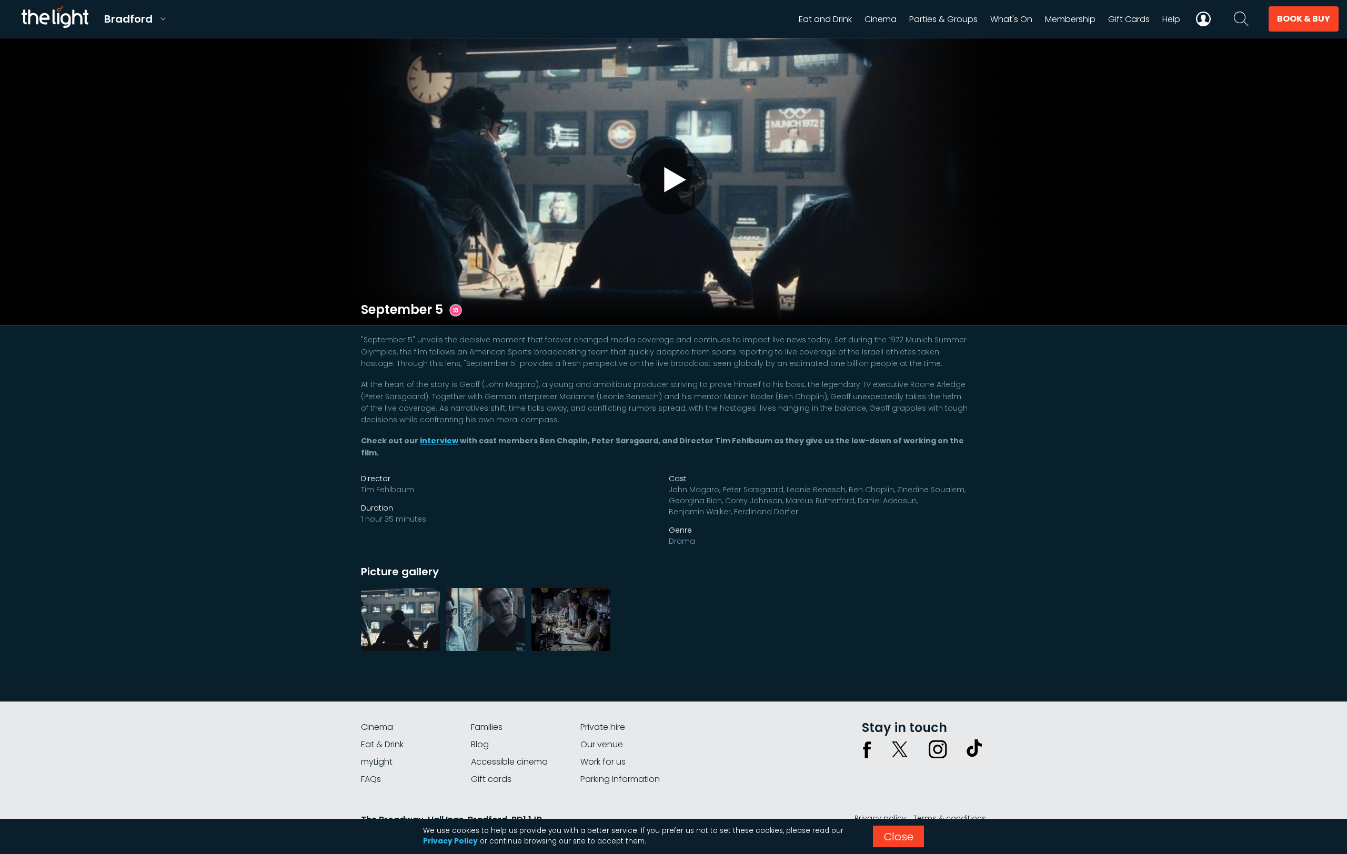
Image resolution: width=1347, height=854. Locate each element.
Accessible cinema (509, 762)
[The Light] (54, 19)
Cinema (377, 727)
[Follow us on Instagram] (937, 749)
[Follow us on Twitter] (899, 749)
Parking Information (620, 779)
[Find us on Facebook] (867, 749)
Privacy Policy (450, 841)
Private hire (602, 727)
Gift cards (491, 779)
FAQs (371, 779)
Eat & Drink (382, 744)
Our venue (601, 744)
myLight (377, 762)
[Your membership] (1203, 19)
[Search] (1241, 19)
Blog (480, 744)
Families (486, 727)
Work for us (603, 762)
